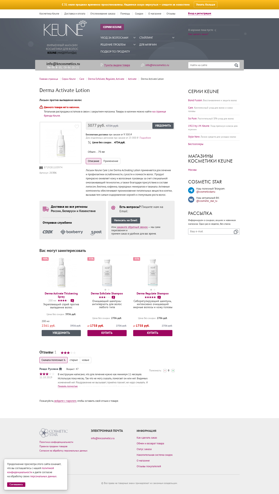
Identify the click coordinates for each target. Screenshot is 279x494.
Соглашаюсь (16, 484)
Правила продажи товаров (53, 446)
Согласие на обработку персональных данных (63, 450)
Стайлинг (146, 37)
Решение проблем (113, 44)
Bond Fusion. (212, 100)
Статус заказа (144, 449)
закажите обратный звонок (132, 227)
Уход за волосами (114, 37)
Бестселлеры (195, 144)
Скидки (139, 13)
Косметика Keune (49, 13)
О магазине (154, 13)
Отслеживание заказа (102, 13)
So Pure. (211, 118)
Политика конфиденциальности (56, 442)
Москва (192, 169)
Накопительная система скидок (155, 455)
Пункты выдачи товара (117, 65)
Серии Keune (112, 27)
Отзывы (170, 13)
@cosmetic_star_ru (206, 201)
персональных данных (43, 476)
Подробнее (145, 138)
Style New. (212, 136)
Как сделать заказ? (198, 34)
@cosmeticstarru (205, 191)
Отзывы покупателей (149, 466)
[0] (164, 370)
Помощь (125, 13)
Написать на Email (125, 220)
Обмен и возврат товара (150, 443)
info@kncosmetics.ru (63, 64)
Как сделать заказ (147, 437)
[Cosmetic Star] (53, 433)
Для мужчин (148, 44)
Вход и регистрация (199, 13)
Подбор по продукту (115, 51)
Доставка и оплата (74, 13)
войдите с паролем (65, 401)
